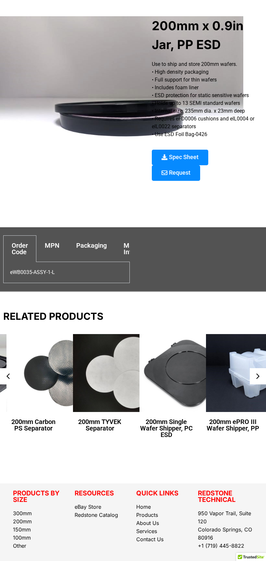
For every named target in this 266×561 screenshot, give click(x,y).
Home (143, 507)
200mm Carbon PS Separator (33, 425)
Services (146, 531)
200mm (22, 521)
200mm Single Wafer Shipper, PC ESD (166, 428)
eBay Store (88, 507)
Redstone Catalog (96, 515)
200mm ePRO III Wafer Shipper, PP (233, 425)
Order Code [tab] (20, 249)
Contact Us (149, 539)
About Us (147, 523)
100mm (22, 537)
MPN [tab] (52, 245)
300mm (22, 513)
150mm (22, 529)
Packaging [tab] (91, 245)
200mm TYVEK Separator (99, 425)
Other (19, 545)
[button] (8, 376)
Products (147, 515)
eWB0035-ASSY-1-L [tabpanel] (32, 272)
